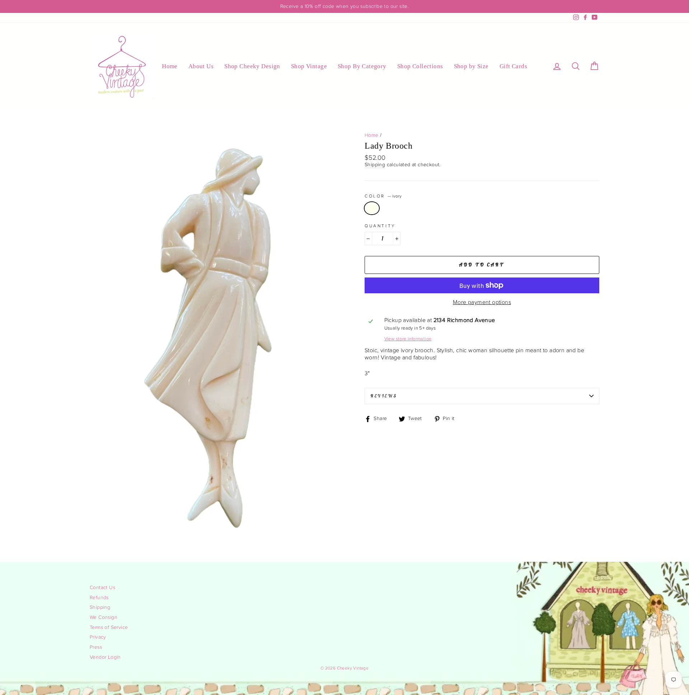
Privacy (98, 637)
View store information (408, 339)
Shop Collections (420, 66)
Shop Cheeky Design (252, 66)
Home (170, 66)
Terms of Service (109, 627)
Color (383, 196)
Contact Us (102, 588)
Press (96, 647)
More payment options (482, 302)
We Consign (103, 617)
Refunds (99, 598)
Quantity (380, 225)
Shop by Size (471, 66)
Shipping (375, 165)
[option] (344, 6)
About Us (201, 66)
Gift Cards (513, 66)
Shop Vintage (309, 66)
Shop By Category (362, 66)
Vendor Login (105, 657)
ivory (372, 208)
